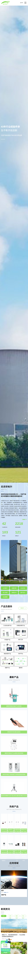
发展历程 (14, 588)
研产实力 (23, 592)
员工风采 (5, 592)
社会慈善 (5, 597)
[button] (2, 881)
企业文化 (23, 588)
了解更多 (24, 519)
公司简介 (5, 588)
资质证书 (14, 592)
